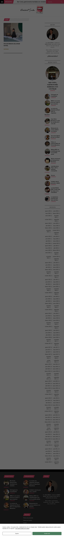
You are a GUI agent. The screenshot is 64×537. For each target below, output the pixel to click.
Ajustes (17, 533)
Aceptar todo (47, 533)
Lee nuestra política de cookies (22, 528)
